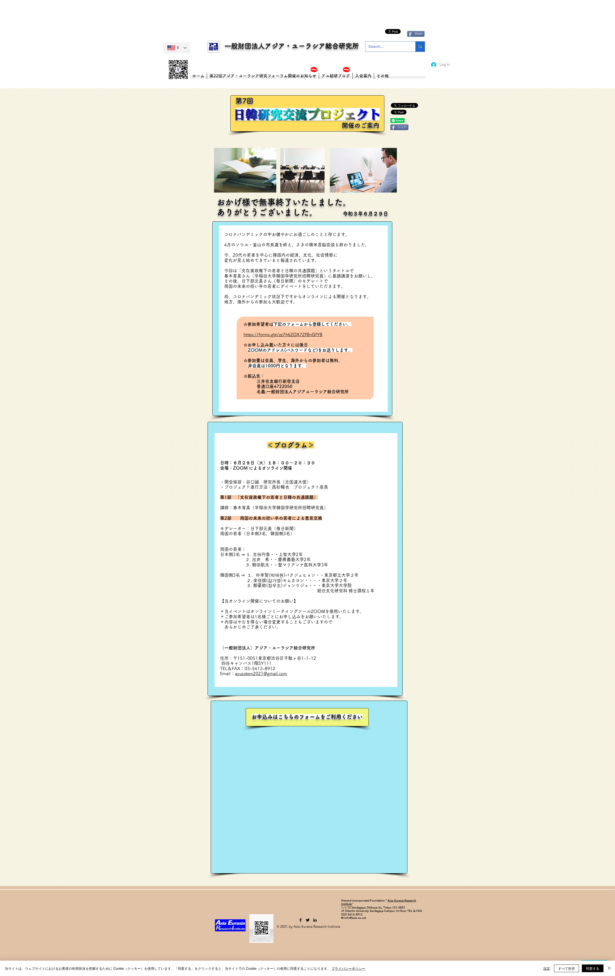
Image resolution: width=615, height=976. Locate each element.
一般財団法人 (242, 45)
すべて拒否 (566, 968)
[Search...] (420, 47)
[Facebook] (300, 920)
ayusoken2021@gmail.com (261, 673)
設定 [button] (546, 968)
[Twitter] (307, 920)
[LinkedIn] (315, 920)
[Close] (609, 968)
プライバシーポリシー (348, 968)
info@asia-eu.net (355, 917)
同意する (592, 968)
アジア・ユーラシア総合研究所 (312, 45)
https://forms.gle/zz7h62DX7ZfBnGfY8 (283, 334)
